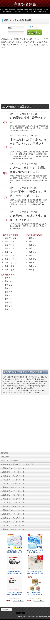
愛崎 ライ (9, 309)
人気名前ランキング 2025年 (12, 468)
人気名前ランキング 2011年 (12, 522)
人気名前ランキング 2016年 (12, 503)
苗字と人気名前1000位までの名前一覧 (17, 464)
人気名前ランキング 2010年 (12, 525)
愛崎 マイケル (10, 238)
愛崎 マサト (9, 248)
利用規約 (5, 610)
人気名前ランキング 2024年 (12, 472)
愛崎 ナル (9, 306)
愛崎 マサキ (9, 242)
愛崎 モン (32, 263)
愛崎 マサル (9, 270)
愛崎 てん (9, 292)
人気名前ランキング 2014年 (12, 510)
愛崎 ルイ (9, 281)
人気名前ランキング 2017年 (12, 499)
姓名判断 (5, 453)
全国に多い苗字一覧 (9, 461)
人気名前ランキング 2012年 (12, 518)
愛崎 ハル (9, 278)
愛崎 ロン (32, 242)
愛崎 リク (9, 288)
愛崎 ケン (32, 245)
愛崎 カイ (9, 302)
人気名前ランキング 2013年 (12, 514)
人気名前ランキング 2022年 (12, 480)
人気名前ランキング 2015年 (12, 506)
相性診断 (5, 457)
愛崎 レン (32, 238)
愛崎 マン (9, 252)
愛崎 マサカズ (10, 259)
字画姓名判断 (25, 4)
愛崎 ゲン (32, 256)
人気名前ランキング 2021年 (12, 483)
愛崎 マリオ (9, 245)
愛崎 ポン (32, 270)
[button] (6, 609)
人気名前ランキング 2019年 (12, 491)
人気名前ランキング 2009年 (12, 529)
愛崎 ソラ (9, 285)
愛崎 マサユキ (10, 263)
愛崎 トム (9, 295)
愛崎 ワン (32, 248)
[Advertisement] (25, 77)
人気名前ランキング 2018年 (12, 495)
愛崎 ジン (32, 266)
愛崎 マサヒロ (10, 256)
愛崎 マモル (9, 266)
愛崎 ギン (32, 259)
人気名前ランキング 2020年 (12, 487)
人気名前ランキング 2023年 (12, 476)
